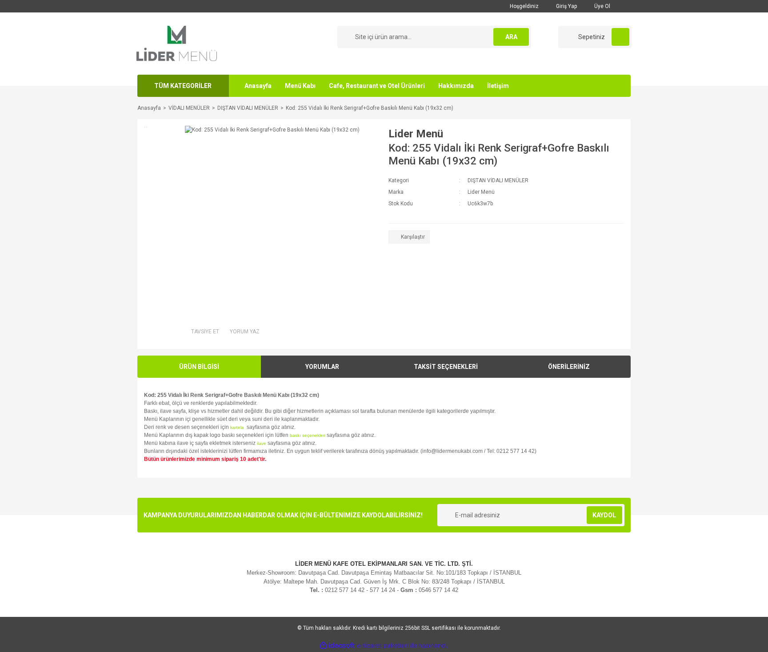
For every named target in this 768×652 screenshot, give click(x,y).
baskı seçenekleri (307, 435)
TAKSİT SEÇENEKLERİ (446, 366)
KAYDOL (604, 515)
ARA (511, 36)
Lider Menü (415, 134)
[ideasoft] (337, 645)
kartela (237, 427)
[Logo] (176, 43)
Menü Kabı (300, 85)
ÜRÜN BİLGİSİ (199, 366)
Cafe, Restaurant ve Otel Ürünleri (377, 85)
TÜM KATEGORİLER (183, 85)
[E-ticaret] (383, 646)
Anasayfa (258, 85)
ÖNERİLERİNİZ (569, 366)
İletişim (498, 85)
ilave (261, 443)
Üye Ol (601, 6)
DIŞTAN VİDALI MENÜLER (498, 180)
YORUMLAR (322, 366)
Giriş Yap (566, 6)
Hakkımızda (456, 85)
